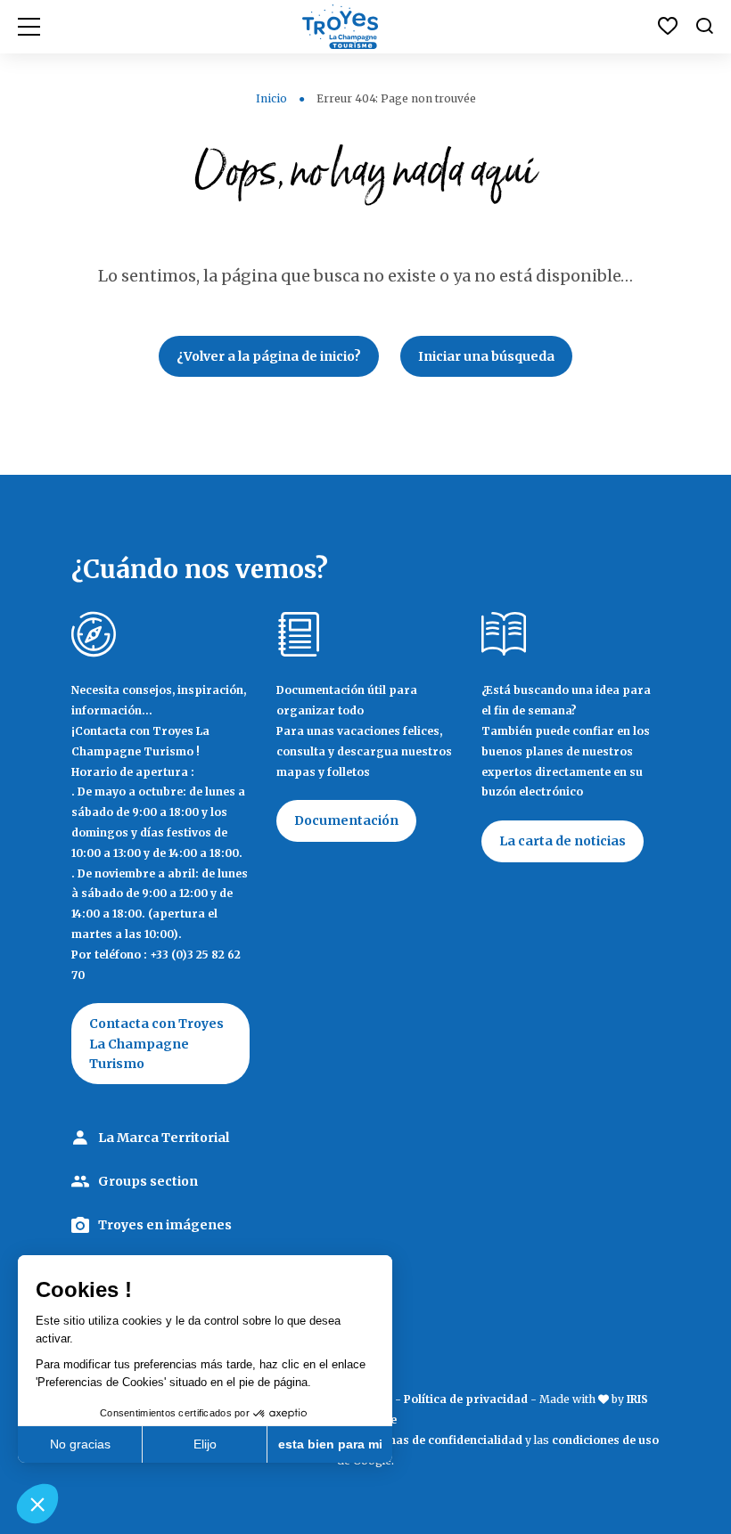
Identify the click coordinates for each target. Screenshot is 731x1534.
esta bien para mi (330, 1444)
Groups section (148, 1181)
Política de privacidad (466, 1399)
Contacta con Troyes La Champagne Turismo (156, 1044)
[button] (37, 1503)
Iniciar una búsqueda (486, 356)
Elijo (205, 1444)
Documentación (346, 820)
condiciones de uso (605, 1440)
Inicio (271, 98)
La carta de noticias (562, 841)
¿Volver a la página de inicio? (269, 356)
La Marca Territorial (163, 1138)
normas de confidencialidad (443, 1440)
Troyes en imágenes (165, 1225)
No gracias (80, 1444)
